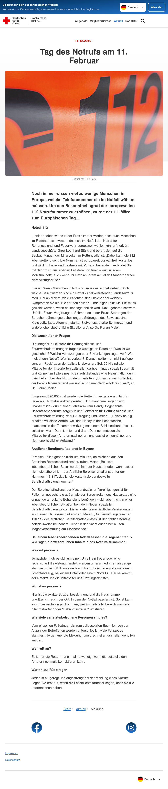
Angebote (81, 21)
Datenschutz (12, 760)
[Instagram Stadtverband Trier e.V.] (131, 727)
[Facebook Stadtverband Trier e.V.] (37, 727)
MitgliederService (100, 21)
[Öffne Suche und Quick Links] (142, 21)
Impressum (11, 753)
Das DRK (131, 21)
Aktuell (118, 21)
